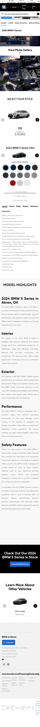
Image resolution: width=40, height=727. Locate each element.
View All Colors (21, 192)
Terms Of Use (13, 707)
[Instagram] (8, 664)
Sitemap (17, 707)
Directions (32, 681)
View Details (20, 614)
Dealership (34, 673)
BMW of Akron (3, 707)
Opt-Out (33, 707)
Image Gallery (21, 196)
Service (15, 673)
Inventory (6, 673)
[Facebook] (4, 664)
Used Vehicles (6, 681)
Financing (24, 673)
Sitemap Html (23, 707)
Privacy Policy (8, 707)
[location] (38, 1)
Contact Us (10, 642)
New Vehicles (6, 678)
